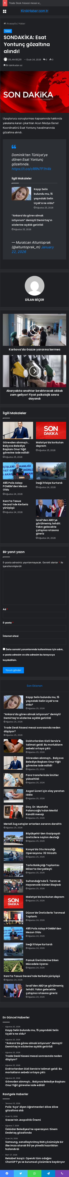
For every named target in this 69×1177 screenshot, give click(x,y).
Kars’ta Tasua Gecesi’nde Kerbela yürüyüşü (15, 504)
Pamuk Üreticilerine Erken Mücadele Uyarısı (42, 962)
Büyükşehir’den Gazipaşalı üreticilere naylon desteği (43, 835)
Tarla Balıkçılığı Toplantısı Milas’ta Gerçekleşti (42, 867)
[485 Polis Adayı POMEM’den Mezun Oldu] (18, 470)
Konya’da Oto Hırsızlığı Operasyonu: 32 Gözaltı (41, 851)
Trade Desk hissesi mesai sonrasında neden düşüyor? (38, 3)
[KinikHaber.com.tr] (34, 11)
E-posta (8, 622)
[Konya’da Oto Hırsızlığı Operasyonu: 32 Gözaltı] (13, 854)
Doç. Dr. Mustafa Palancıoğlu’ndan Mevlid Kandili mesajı (42, 810)
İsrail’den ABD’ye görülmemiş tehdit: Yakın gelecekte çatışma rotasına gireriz (48, 526)
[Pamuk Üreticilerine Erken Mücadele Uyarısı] (13, 965)
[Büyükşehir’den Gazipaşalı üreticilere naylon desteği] (13, 838)
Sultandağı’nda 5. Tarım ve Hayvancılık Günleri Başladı (43, 883)
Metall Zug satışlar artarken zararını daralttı (33, 824)
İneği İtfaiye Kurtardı (49, 483)
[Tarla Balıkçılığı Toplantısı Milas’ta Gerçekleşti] (13, 870)
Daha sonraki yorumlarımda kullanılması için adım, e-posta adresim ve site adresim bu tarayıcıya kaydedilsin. (33, 654)
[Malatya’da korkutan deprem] (51, 430)
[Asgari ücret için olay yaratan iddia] (13, 796)
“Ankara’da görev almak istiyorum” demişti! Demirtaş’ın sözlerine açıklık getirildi (32, 220)
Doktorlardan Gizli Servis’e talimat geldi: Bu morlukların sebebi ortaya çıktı (44, 744)
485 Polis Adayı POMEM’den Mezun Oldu (15, 486)
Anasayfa (11, 23)
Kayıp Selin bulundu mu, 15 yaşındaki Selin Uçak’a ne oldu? (42, 700)
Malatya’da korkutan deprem (50, 444)
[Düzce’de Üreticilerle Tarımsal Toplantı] (13, 917)
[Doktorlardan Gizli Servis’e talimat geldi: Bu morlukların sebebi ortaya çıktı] (13, 746)
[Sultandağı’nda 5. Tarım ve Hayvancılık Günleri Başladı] (13, 886)
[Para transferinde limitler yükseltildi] (13, 780)
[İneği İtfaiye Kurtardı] (51, 470)
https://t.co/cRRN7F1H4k (31, 169)
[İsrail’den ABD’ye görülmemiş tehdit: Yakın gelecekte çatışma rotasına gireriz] (51, 508)
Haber (22, 23)
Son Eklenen (34, 685)
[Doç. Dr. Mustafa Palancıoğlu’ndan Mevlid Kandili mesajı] (13, 811)
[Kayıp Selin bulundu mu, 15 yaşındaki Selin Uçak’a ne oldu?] (21, 193)
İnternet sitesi (11, 636)
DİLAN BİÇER (15, 59)
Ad (5, 609)
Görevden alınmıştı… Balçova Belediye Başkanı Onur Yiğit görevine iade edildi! (16, 447)
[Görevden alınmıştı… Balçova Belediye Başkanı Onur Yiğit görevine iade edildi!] (18, 430)
